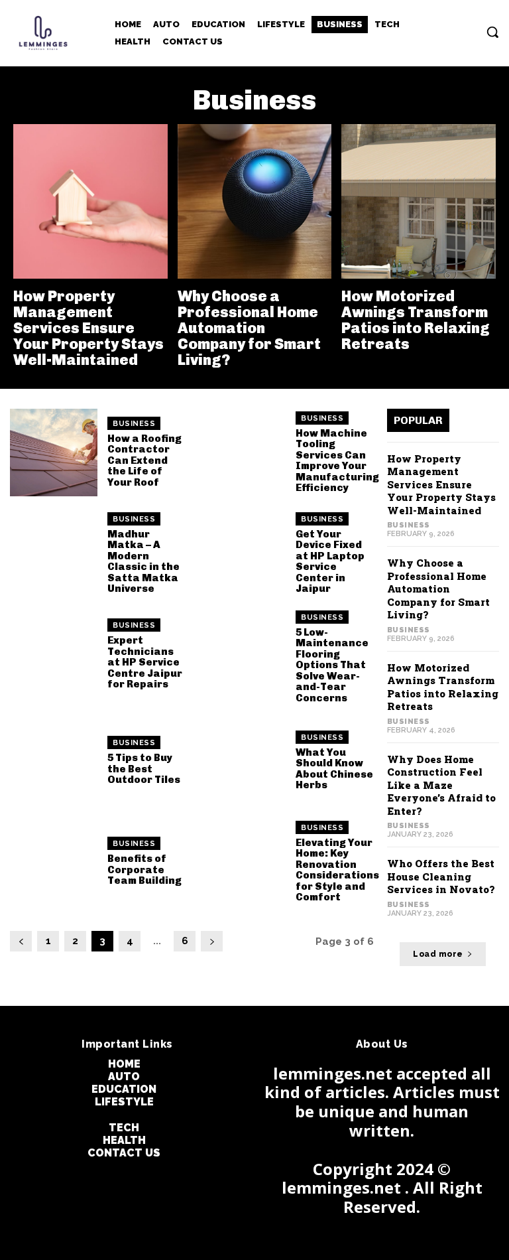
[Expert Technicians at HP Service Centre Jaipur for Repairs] (53, 654)
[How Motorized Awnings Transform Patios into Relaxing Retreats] (418, 201)
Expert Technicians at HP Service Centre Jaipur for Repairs (144, 662)
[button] (492, 31)
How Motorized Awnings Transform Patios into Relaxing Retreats (415, 320)
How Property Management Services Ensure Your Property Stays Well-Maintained (88, 328)
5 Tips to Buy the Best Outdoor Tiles (143, 769)
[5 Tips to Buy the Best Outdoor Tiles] (53, 760)
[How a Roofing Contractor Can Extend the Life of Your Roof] (53, 452)
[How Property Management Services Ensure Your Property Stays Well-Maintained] (90, 201)
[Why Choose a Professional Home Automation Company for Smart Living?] (255, 201)
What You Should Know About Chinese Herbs (334, 769)
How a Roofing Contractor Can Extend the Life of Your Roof (144, 460)
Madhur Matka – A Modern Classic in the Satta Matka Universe (143, 561)
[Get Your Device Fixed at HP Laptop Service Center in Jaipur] (242, 553)
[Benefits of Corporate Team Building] (53, 861)
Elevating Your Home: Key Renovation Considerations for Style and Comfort (337, 870)
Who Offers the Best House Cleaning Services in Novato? (440, 876)
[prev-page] (21, 941)
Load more (438, 954)
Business (134, 423)
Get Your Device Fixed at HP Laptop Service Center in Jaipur (330, 561)
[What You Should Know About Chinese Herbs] (242, 760)
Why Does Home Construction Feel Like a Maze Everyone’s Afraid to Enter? (441, 784)
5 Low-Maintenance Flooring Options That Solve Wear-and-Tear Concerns (332, 665)
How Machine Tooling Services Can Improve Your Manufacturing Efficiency (337, 460)
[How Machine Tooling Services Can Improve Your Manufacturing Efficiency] (242, 452)
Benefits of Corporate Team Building (144, 869)
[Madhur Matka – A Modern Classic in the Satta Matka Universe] (53, 553)
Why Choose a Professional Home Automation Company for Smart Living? (249, 328)
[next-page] (212, 941)
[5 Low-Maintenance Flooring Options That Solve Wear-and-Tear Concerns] (242, 654)
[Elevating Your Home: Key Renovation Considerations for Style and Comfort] (242, 861)
